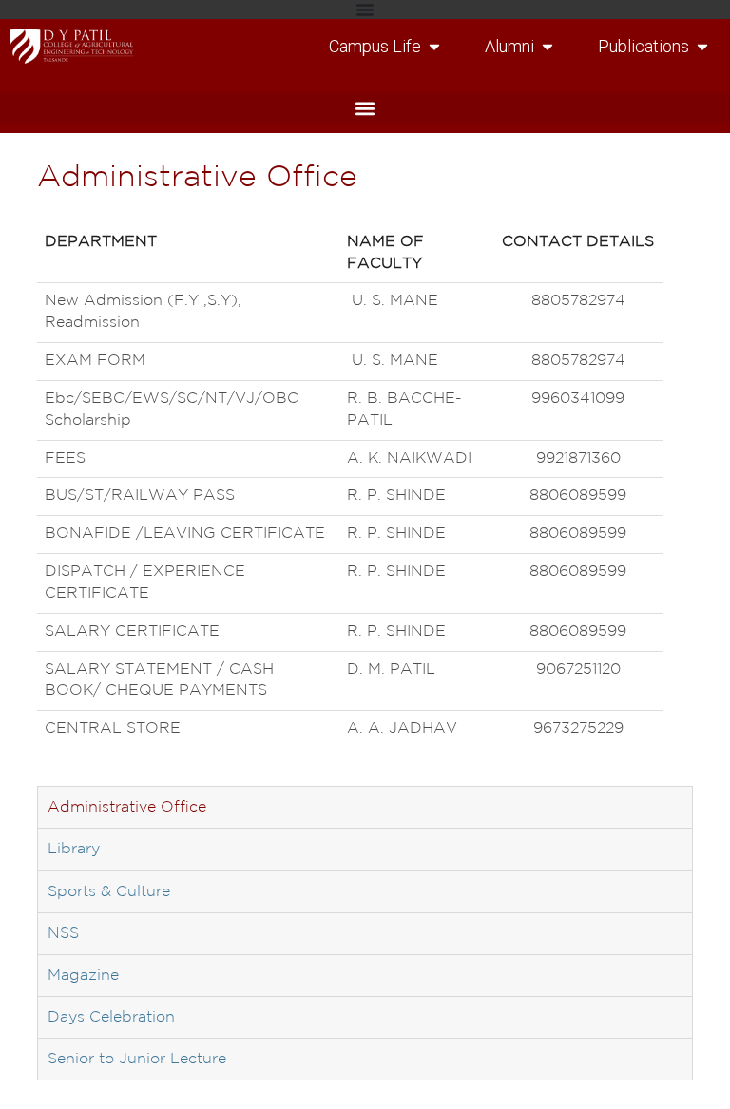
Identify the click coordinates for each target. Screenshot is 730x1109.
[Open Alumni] (547, 46)
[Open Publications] (702, 46)
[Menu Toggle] (365, 9)
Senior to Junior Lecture (137, 1059)
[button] (365, 108)
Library (74, 849)
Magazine (83, 975)
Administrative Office (127, 807)
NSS (63, 934)
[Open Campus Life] (434, 46)
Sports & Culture (109, 892)
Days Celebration (111, 1017)
